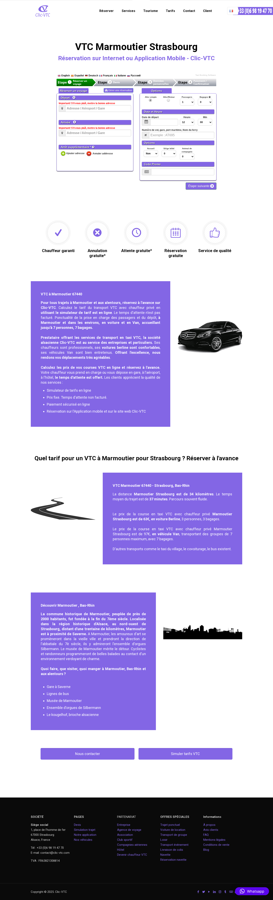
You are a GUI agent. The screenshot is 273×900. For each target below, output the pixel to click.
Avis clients (210, 830)
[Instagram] (220, 892)
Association (125, 835)
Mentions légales (214, 840)
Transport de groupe (173, 835)
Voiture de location (172, 830)
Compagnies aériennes (132, 845)
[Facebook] (198, 892)
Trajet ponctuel (170, 825)
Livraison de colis (171, 850)
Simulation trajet (84, 830)
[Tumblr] (225, 892)
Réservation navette (173, 860)
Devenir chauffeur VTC (132, 855)
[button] (252, 891)
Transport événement (174, 845)
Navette (165, 855)
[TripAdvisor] (231, 892)
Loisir (163, 840)
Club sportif (125, 840)
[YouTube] (209, 892)
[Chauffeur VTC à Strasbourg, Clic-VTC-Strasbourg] (43, 11)
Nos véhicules (83, 840)
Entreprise (123, 825)
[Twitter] (204, 892)
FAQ (206, 835)
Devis (77, 825)
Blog (206, 850)
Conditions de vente (216, 845)
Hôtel (120, 850)
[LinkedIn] (214, 892)
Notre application (85, 835)
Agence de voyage (129, 830)
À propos (209, 825)
